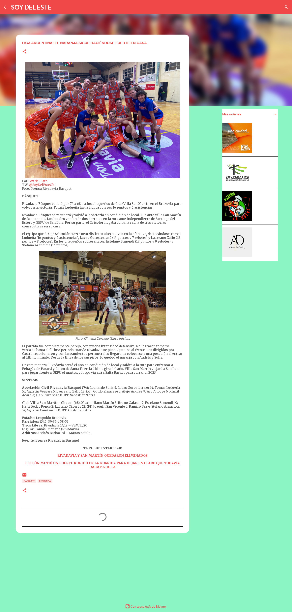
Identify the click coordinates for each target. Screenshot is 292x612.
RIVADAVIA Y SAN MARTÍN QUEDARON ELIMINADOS (102, 455)
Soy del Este (37, 181)
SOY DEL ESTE (31, 7)
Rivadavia (45, 481)
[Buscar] (286, 7)
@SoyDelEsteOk (41, 185)
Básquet (29, 481)
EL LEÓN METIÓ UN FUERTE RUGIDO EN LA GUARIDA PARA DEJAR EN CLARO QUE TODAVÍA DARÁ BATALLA (102, 465)
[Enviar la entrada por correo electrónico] (24, 476)
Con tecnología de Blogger (148, 606)
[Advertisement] (102, 567)
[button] (24, 51)
